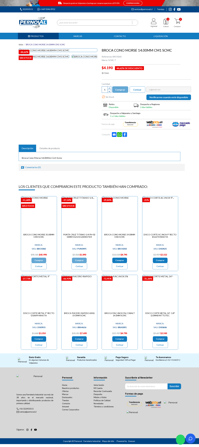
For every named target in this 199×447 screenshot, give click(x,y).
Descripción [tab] (27, 148)
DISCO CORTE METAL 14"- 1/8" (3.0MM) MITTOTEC (160, 314)
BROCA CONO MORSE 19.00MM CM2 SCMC (119, 235)
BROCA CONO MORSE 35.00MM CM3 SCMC (38, 235)
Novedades (98, 403)
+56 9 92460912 (173, 360)
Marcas (65, 394)
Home (64, 385)
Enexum (132, 441)
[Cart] (177, 21)
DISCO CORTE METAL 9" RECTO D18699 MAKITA (38, 314)
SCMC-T (112, 60)
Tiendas (160, 9)
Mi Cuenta (98, 388)
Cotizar (137, 89)
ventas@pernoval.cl (143, 9)
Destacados (67, 397)
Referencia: (107, 56)
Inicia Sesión (99, 385)
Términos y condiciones (104, 406)
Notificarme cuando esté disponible (168, 97)
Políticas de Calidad (102, 400)
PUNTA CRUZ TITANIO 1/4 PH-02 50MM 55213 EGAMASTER (79, 235)
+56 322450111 (26, 409)
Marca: (105, 60)
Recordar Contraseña (103, 391)
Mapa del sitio (108, 441)
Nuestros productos (70, 388)
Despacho (98, 394)
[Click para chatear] (180, 440)
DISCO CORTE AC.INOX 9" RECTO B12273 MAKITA (160, 235)
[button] (79, 36)
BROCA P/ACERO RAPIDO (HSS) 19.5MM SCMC (79, 314)
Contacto (66, 403)
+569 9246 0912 (47, 9)
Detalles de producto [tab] (49, 148)
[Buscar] (135, 22)
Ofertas (65, 391)
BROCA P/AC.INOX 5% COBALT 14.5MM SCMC (120, 314)
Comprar (120, 89)
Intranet (65, 406)
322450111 (28, 9)
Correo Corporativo (70, 409)
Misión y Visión (100, 397)
